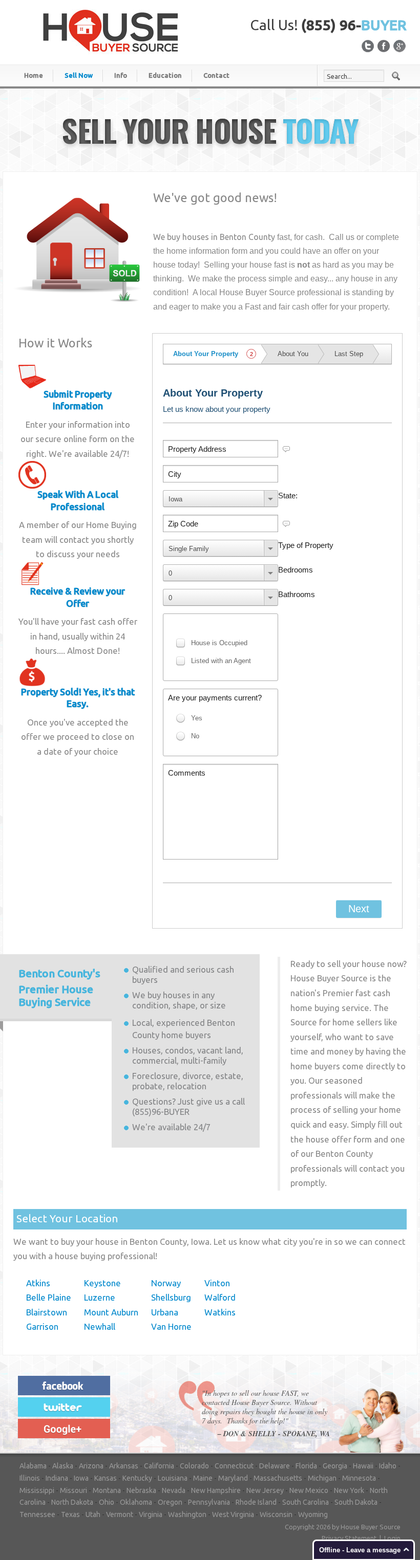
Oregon (170, 1502)
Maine (203, 1478)
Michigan (322, 1478)
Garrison (42, 1326)
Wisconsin (276, 1514)
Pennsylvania (209, 1502)
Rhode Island (256, 1502)
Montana (107, 1490)
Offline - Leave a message (360, 1550)
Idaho (387, 1466)
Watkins (220, 1312)
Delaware (274, 1466)
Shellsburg (171, 1297)
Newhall (99, 1326)
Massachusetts (278, 1478)
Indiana (57, 1478)
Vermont (119, 1514)
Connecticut (234, 1466)
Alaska (62, 1466)
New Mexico (308, 1490)
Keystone (102, 1283)
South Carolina (305, 1502)
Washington (187, 1514)
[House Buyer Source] (110, 30)
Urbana (164, 1312)
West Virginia (233, 1514)
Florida (306, 1466)
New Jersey (265, 1490)
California (159, 1466)
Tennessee (37, 1514)
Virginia (150, 1514)
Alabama (33, 1466)
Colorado (194, 1466)
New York (349, 1490)
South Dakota (355, 1502)
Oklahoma (136, 1502)
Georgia (335, 1466)
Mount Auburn (111, 1312)
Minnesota (359, 1478)
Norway (166, 1283)
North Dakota (72, 1502)
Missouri (73, 1490)
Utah (93, 1514)
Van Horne (171, 1326)
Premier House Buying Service (59, 987)
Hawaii (363, 1466)
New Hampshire (216, 1490)
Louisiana (172, 1478)
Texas (70, 1514)
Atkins (38, 1283)
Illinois (29, 1478)
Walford (220, 1297)
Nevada (173, 1490)
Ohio (106, 1502)
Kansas (105, 1478)
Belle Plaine (48, 1297)
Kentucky (137, 1478)
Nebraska (141, 1490)
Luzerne (99, 1297)
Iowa (81, 1478)
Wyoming (313, 1514)
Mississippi (36, 1490)
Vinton (217, 1283)
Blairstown (46, 1312)
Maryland (233, 1478)
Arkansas (123, 1466)
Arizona (91, 1466)
